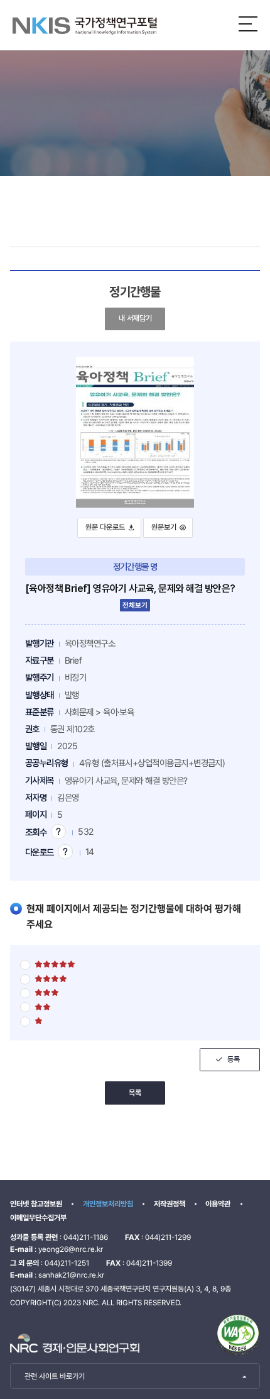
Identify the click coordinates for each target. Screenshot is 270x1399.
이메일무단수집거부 (38, 1217)
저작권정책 (169, 1204)
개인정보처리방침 (108, 1204)
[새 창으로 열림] (74, 1343)
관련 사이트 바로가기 (54, 1376)
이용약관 (217, 1204)
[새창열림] (238, 1334)
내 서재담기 (138, 318)
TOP (239, 1366)
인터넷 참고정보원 (36, 1204)
